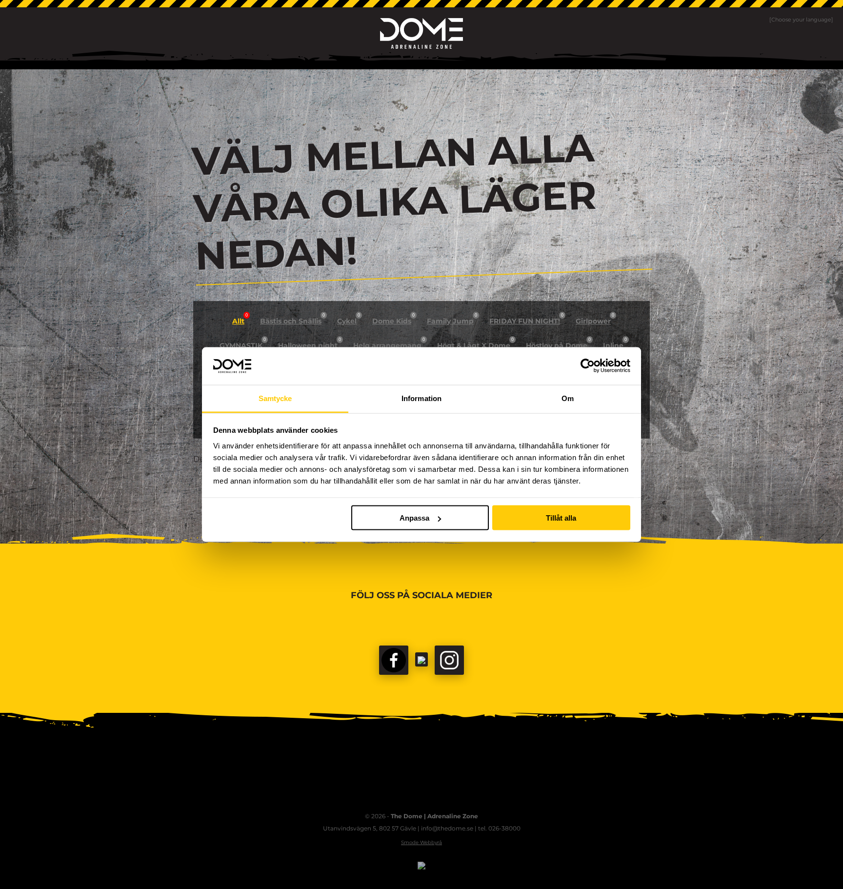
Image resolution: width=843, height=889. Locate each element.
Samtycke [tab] (275, 398)
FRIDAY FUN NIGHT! (526, 319)
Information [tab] (421, 398)
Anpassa (414, 518)
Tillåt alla (561, 518)
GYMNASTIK (243, 343)
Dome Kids (393, 319)
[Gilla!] (393, 660)
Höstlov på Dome (558, 343)
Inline (615, 343)
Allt (240, 319)
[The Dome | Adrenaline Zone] (421, 33)
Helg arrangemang (389, 343)
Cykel (348, 319)
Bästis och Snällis (292, 319)
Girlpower (595, 319)
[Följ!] (421, 659)
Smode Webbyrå (421, 842)
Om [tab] (568, 398)
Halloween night (309, 343)
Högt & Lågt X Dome (475, 343)
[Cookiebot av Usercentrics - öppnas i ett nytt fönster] (587, 366)
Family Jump (452, 319)
